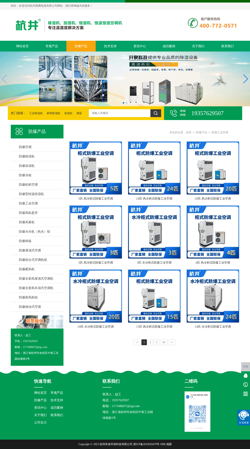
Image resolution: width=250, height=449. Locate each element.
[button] (123, 103)
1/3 (163, 342)
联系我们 (227, 46)
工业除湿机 (36, 113)
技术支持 (110, 46)
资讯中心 (139, 46)
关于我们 (198, 46)
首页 (188, 132)
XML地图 (166, 444)
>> (171, 342)
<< (137, 342)
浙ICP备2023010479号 (146, 444)
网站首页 (22, 46)
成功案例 (169, 46)
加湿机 (68, 113)
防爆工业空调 (220, 132)
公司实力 (40, 422)
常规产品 (52, 46)
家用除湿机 (53, 113)
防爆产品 (81, 46)
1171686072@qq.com (126, 406)
